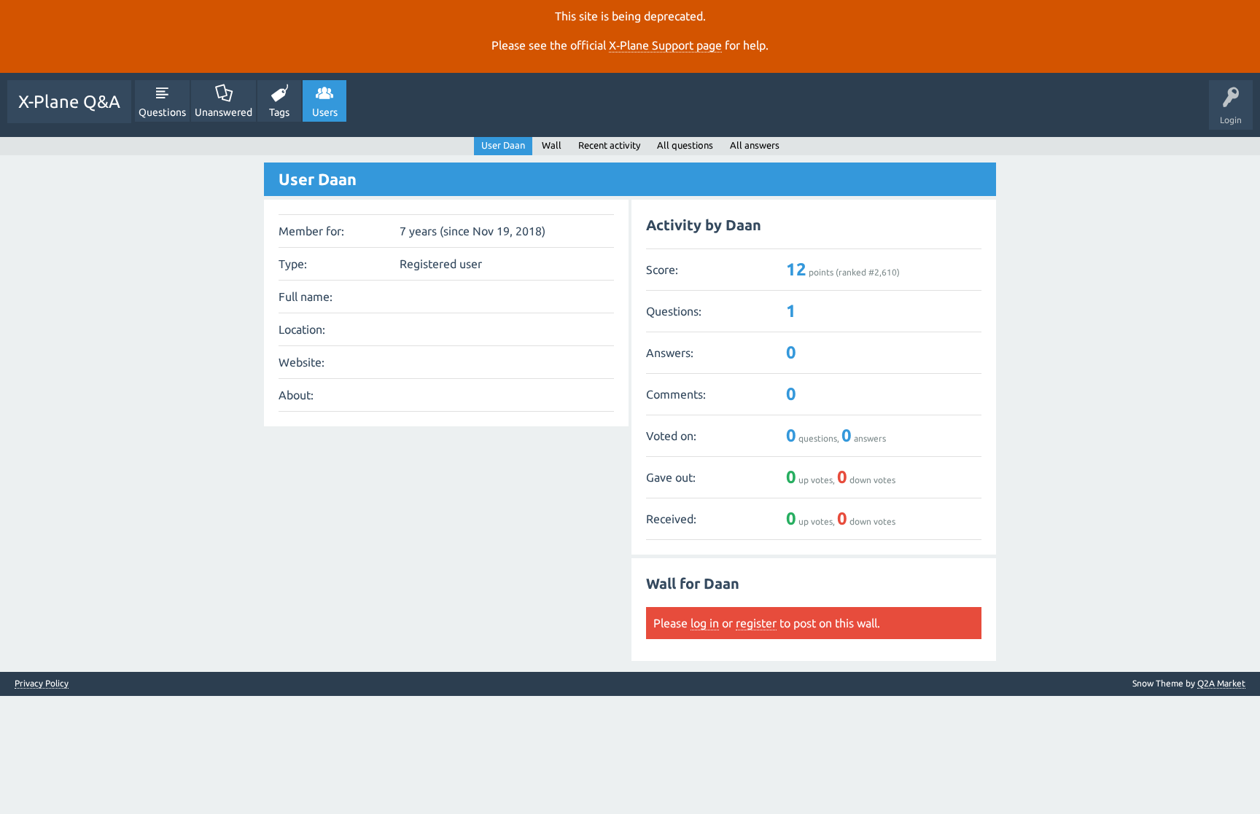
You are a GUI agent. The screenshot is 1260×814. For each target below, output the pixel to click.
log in (705, 623)
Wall (551, 145)
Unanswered (223, 112)
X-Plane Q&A (69, 101)
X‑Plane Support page (665, 45)
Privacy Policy (42, 683)
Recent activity (609, 145)
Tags (279, 112)
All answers (754, 145)
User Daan (503, 145)
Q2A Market (1221, 683)
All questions (685, 145)
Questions (162, 112)
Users (325, 112)
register (756, 623)
